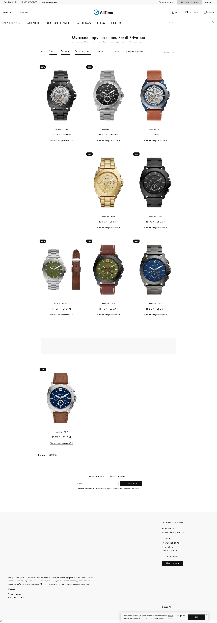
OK (196, 617)
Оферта (11, 589)
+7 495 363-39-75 (29, 2)
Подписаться (131, 483)
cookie (170, 615)
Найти (212, 22)
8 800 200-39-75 (10, 2)
